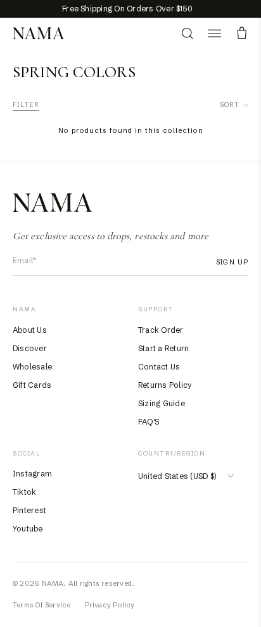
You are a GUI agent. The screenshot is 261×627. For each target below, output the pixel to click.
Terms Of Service (42, 604)
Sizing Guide (161, 403)
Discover (30, 348)
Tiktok (24, 492)
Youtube (28, 528)
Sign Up (232, 262)
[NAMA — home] (38, 33)
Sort (229, 105)
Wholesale (32, 366)
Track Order (161, 330)
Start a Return (163, 348)
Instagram (32, 473)
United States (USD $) (177, 476)
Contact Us (159, 366)
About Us (30, 330)
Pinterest (29, 510)
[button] (214, 33)
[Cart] (241, 33)
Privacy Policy (110, 604)
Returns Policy (165, 385)
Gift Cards (32, 385)
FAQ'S (148, 421)
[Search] (187, 33)
